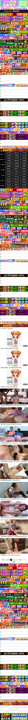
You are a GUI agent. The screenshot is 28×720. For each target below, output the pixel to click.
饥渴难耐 (17, 163)
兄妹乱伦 (17, 184)
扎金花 (16, 171)
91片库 (9, 176)
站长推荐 (3, 164)
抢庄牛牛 (17, 168)
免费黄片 (24, 179)
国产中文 (9, 184)
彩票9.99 (9, 171)
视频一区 (3, 154)
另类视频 (24, 160)
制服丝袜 (17, 160)
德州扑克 (24, 168)
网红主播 (17, 152)
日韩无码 (24, 187)
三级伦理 (9, 158)
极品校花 (9, 187)
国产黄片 (9, 179)
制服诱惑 (24, 181)
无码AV (2, 175)
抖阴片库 (3, 180)
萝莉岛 (24, 176)
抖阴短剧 (17, 187)
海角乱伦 (17, 181)
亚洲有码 (9, 155)
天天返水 (24, 171)
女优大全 (17, 176)
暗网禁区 (9, 181)
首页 (3, 559)
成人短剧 (24, 184)
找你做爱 (24, 163)
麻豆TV (16, 173)
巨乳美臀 (24, 158)
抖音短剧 (9, 173)
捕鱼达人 (9, 168)
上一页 (7, 559)
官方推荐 (3, 170)
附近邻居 (9, 163)
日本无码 (24, 152)
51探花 (24, 173)
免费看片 (3, 185)
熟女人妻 (17, 179)
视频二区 (3, 159)
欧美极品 (17, 155)
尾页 (14, 561)
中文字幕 (17, 158)
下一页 (19, 559)
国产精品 (9, 152)
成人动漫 (24, 155)
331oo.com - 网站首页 (11, 11)
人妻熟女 (9, 160)
